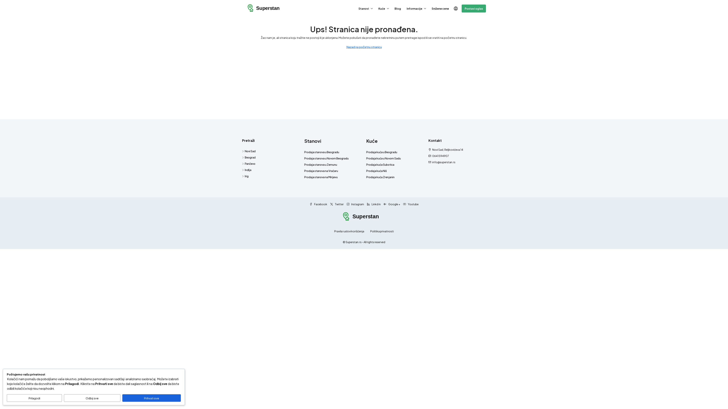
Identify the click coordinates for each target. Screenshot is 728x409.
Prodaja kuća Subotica (380, 164)
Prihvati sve (151, 398)
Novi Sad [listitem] (250, 151)
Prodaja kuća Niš (376, 170)
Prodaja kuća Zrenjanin (380, 177)
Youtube (413, 204)
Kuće (381, 8)
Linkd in (376, 204)
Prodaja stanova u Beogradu (321, 152)
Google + (394, 204)
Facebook (320, 204)
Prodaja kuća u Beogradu (381, 152)
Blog (398, 8)
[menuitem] (456, 8)
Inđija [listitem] (248, 170)
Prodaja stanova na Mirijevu (321, 177)
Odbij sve (92, 398)
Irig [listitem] (247, 176)
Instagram (357, 204)
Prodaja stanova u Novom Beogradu (326, 158)
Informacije (414, 8)
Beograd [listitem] (250, 157)
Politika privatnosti (382, 231)
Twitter (339, 204)
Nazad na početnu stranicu (364, 47)
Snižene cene (440, 8)
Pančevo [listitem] (250, 163)
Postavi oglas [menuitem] (474, 8)
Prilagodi (34, 398)
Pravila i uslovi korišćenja (349, 231)
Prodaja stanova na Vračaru (321, 170)
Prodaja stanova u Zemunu (320, 164)
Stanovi (364, 8)
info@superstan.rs (443, 162)
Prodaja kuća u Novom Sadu (383, 158)
